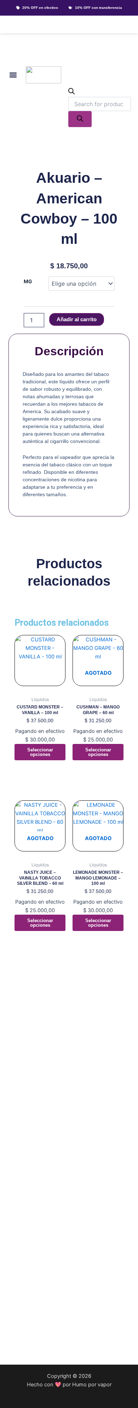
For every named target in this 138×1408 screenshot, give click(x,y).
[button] (13, 75)
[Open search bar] (71, 92)
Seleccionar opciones (40, 752)
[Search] (80, 119)
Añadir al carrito (77, 319)
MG (28, 281)
